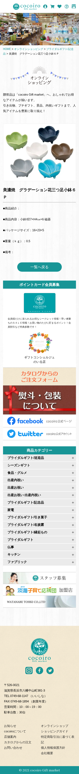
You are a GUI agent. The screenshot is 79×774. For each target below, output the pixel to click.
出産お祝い (15, 487)
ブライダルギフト (20, 539)
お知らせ (10, 726)
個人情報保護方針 (53, 747)
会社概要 (47, 753)
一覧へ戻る (39, 267)
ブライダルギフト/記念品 (25, 502)
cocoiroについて (15, 731)
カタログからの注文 (17, 742)
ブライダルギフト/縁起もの (27, 532)
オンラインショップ (54, 726)
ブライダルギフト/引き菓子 (27, 517)
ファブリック (17, 562)
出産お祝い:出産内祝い (24, 495)
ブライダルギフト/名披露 (25, 524)
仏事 (10, 547)
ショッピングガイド (54, 731)
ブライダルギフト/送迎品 (25, 457)
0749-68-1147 (19, 696)
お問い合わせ (13, 747)
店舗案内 (10, 736)
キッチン (13, 554)
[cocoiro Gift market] (26, 6)
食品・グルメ (17, 472)
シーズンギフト (18, 465)
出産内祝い (15, 480)
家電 (10, 510)
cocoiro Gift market (45, 770)
